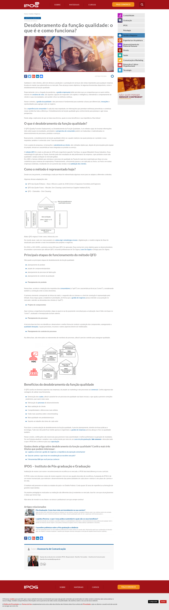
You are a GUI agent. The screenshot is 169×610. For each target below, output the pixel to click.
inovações (104, 101)
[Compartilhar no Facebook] (25, 76)
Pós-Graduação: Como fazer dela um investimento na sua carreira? (60, 510)
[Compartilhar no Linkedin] (37, 76)
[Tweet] (29, 76)
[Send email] (41, 76)
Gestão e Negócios (34, 14)
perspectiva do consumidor (65, 131)
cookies (12, 599)
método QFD (30, 152)
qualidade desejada (31, 327)
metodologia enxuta (70, 240)
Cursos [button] (92, 5)
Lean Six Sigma (86, 249)
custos (41, 397)
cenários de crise (38, 94)
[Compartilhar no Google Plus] (33, 76)
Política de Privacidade (11, 604)
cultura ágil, (59, 240)
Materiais (74, 5)
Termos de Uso (27, 604)
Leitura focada (101, 76)
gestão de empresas (78, 430)
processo (41, 403)
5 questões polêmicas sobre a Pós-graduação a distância (57, 527)
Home (26, 14)
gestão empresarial (63, 92)
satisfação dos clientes (78, 164)
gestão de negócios (78, 298)
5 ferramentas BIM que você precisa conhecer (43, 459)
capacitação (55, 441)
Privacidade (87, 604)
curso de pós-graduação (82, 439)
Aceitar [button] (163, 601)
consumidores (65, 288)
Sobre (57, 5)
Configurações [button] (153, 601)
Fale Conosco (123, 4)
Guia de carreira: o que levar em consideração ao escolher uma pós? (51, 455)
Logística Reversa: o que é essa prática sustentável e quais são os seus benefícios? (67, 519)
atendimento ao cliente (62, 145)
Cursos (95, 587)
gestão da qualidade (44, 101)
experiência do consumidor (37, 109)
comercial (94, 389)
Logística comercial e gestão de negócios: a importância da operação (56, 452)
